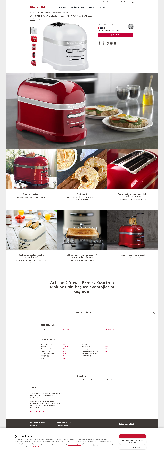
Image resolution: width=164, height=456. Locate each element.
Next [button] (33, 68)
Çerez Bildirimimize (74, 445)
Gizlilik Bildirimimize (39, 447)
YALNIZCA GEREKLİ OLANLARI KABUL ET (132, 441)
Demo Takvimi (107, 2)
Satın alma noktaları (62, 426)
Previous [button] (33, 25)
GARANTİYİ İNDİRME (37, 411)
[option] (33, 30)
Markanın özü (34, 426)
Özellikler (32, 19)
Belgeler (40, 19)
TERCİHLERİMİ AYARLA (132, 447)
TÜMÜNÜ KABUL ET (132, 436)
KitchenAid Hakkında (122, 2)
